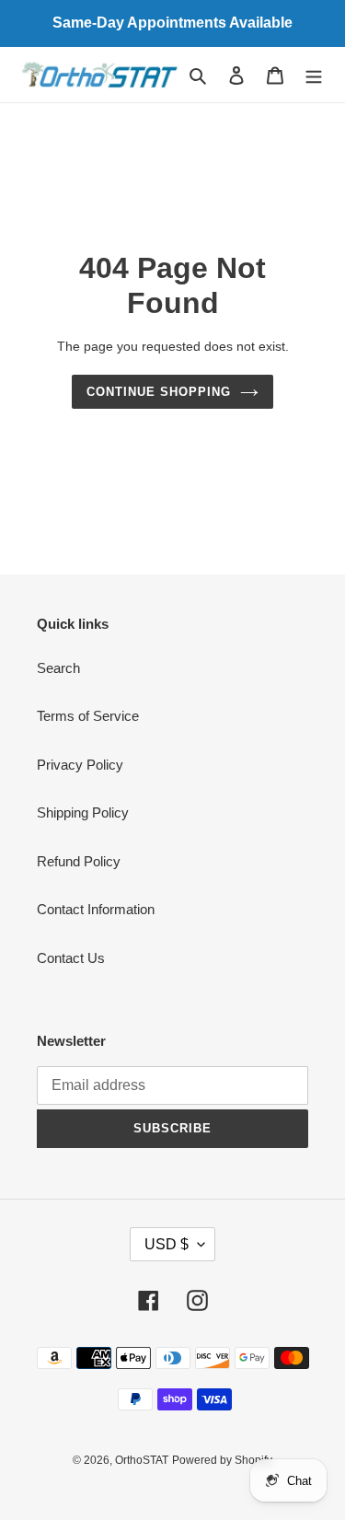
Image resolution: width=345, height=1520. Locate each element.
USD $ (166, 1244)
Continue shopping (159, 392)
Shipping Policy (83, 812)
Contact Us (71, 958)
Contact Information (96, 909)
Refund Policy (79, 861)
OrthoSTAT (141, 1460)
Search (58, 668)
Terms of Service (88, 716)
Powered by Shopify (222, 1460)
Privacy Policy (80, 764)
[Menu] (313, 75)
